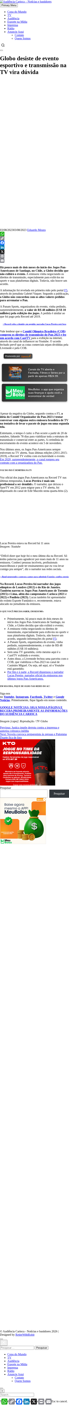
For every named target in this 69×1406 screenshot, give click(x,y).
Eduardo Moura (36, 229)
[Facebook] (34, 243)
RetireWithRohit (24, 1334)
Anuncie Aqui (15, 31)
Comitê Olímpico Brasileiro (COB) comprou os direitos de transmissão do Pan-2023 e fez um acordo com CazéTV (33, 335)
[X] (34, 251)
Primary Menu (8, 5)
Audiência (13, 18)
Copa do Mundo (16, 11)
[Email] (34, 260)
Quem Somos (23, 38)
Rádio (10, 28)
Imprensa (12, 25)
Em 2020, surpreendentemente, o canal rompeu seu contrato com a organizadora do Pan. (29, 461)
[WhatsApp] (34, 234)
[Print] (34, 256)
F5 (65, 290)
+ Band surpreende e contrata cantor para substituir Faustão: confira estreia (34, 577)
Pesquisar (5, 787)
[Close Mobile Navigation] (1, 50)
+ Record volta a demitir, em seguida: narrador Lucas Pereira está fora (34, 324)
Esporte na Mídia (17, 21)
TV (9, 15)
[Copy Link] (34, 238)
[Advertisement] (34, 878)
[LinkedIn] (34, 247)
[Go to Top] (1, 1388)
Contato (19, 35)
